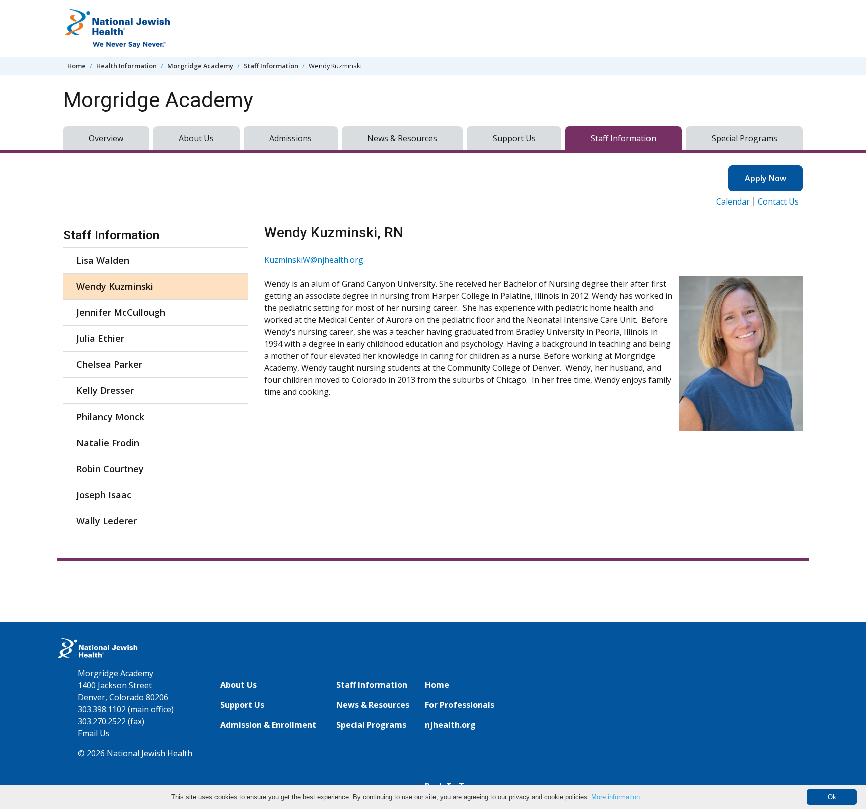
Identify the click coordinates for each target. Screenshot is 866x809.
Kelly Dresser (105, 390)
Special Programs (744, 138)
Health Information (126, 65)
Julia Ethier (100, 338)
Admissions (290, 138)
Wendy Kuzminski (114, 286)
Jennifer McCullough (120, 312)
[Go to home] (138, 28)
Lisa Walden (102, 260)
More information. (616, 797)
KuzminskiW (287, 259)
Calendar (733, 201)
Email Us (94, 733)
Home (76, 65)
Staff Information (271, 65)
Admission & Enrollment (268, 724)
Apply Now (765, 178)
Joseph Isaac (103, 495)
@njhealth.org (336, 259)
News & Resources (402, 138)
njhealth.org (450, 724)
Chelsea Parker (109, 364)
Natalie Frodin (107, 443)
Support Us (514, 138)
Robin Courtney (110, 469)
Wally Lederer (106, 521)
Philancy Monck (110, 417)
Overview (106, 138)
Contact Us (778, 201)
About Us (196, 138)
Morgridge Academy (200, 65)
